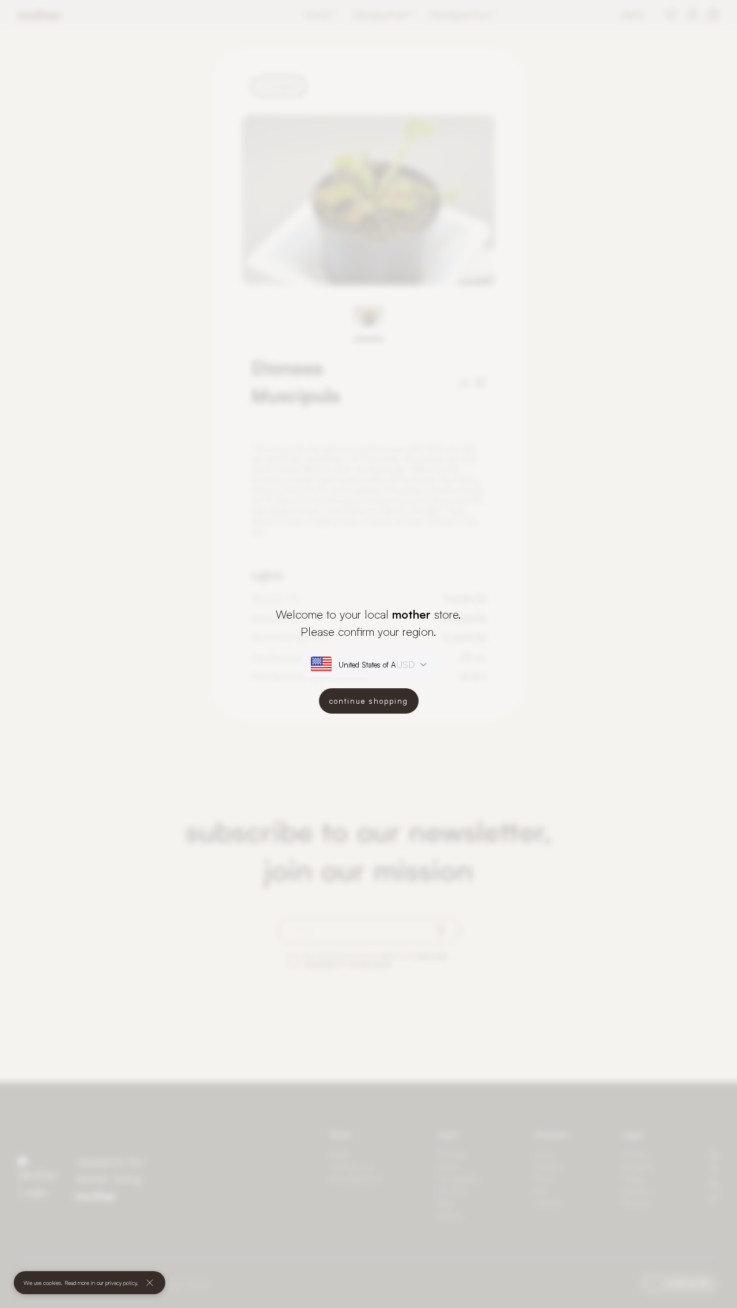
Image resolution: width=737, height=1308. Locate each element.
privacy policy (120, 1282)
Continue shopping (368, 701)
